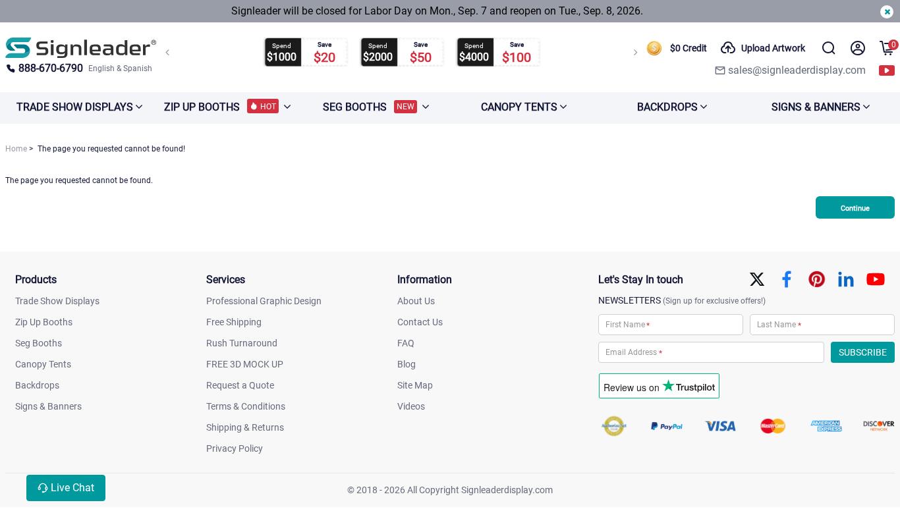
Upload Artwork (773, 48)
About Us (416, 301)
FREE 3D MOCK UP (244, 364)
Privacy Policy (234, 448)
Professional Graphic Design (264, 301)
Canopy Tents (43, 364)
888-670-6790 (50, 68)
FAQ (405, 343)
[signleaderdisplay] (81, 48)
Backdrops (37, 385)
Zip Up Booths (43, 322)
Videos (411, 406)
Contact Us (420, 322)
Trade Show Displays (57, 301)
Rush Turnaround (241, 343)
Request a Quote (240, 385)
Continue (855, 208)
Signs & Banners (48, 406)
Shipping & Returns (245, 427)
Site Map (415, 385)
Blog (406, 364)
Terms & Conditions (245, 406)
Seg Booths (38, 343)
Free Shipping (234, 322)
